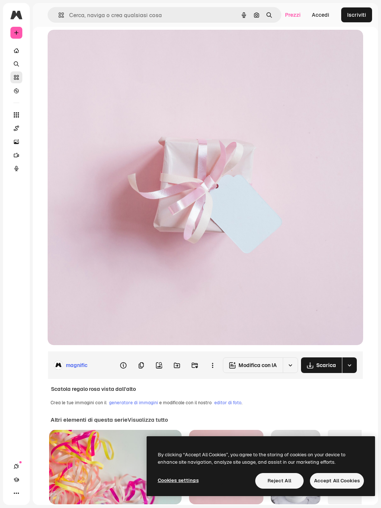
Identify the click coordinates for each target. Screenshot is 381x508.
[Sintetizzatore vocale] (16, 168)
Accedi (320, 15)
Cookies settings (178, 480)
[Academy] (16, 480)
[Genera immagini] (16, 142)
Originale (97, 43)
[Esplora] (16, 91)
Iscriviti (356, 15)
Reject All (279, 481)
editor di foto (227, 403)
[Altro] (16, 493)
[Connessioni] (16, 466)
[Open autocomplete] (58, 15)
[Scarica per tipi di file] (349, 365)
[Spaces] (16, 128)
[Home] (16, 51)
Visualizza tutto (148, 420)
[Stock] (16, 77)
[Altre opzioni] (212, 365)
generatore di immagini (133, 403)
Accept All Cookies (337, 481)
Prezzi (293, 15)
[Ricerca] (16, 64)
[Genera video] (16, 155)
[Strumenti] (16, 115)
